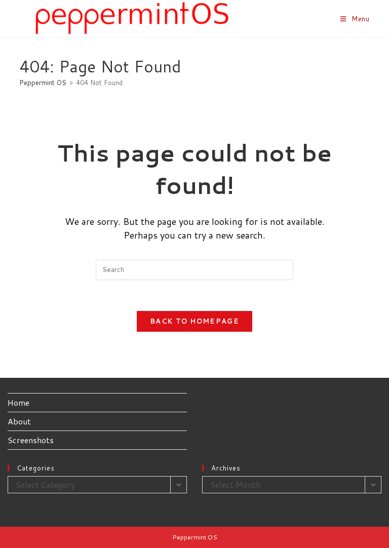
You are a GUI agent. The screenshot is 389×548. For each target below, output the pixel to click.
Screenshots (31, 440)
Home (18, 402)
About (19, 421)
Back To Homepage (194, 321)
